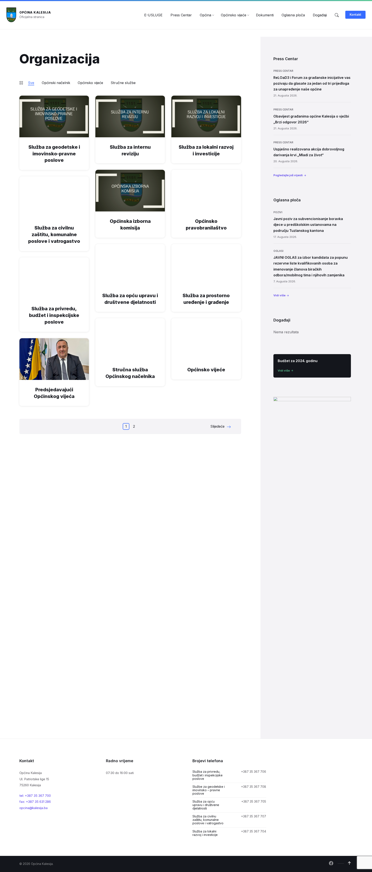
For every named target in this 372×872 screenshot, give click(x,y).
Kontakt (355, 14)
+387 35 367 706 (253, 771)
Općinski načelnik (56, 83)
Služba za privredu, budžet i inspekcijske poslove (54, 315)
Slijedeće (217, 426)
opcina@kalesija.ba (33, 808)
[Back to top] (349, 863)
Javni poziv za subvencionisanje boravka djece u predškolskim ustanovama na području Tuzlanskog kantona (308, 225)
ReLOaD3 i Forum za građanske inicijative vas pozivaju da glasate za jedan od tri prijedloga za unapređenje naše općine (311, 83)
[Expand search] (336, 15)
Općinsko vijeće (90, 83)
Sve (31, 83)
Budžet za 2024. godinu (298, 361)
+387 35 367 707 (253, 816)
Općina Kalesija (35, 12)
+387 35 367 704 (253, 831)
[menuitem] (153, 15)
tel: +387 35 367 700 (35, 796)
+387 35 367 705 (253, 801)
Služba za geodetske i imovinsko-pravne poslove (54, 153)
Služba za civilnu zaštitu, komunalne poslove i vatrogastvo (54, 234)
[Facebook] (331, 863)
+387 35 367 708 (253, 786)
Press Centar (283, 70)
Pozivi (277, 212)
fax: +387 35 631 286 (35, 802)
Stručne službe (123, 83)
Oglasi (278, 250)
